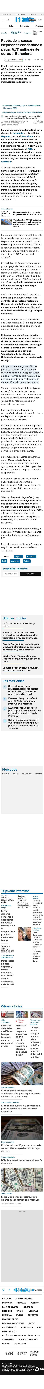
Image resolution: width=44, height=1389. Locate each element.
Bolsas (15, 774)
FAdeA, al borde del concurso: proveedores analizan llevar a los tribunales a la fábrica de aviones (19, 635)
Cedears (38, 774)
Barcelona (27, 136)
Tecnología (27, 1327)
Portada (6, 1299)
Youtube (26, 1290)
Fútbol (26, 561)
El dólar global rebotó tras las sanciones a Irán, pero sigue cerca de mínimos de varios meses (20, 1093)
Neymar (28, 33)
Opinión (20, 1311)
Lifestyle (33, 1311)
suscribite (32, 19)
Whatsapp (33, 1290)
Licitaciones (20, 1343)
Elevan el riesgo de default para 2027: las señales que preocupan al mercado (22, 701)
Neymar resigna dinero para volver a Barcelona (22, 112)
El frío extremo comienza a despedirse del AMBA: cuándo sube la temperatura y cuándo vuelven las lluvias (8, 925)
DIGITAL (9, 1353)
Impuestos (32, 14)
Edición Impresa (10, 1319)
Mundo (19, 1315)
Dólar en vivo (20, 14)
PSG (30, 149)
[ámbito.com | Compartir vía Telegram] (38, 59)
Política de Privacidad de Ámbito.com (21, 1335)
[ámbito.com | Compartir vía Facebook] (29, 59)
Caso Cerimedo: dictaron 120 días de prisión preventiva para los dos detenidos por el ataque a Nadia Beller (37, 947)
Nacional (7, 1315)
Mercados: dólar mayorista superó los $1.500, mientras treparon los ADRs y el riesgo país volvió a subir (21, 1040)
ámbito (4, 33)
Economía (24, 26)
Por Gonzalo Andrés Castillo (11, 1204)
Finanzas (39, 26)
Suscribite (31, 573)
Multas (5, 1343)
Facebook (9, 1290)
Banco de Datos (10, 1307)
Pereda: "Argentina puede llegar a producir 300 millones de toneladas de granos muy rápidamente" (21, 647)
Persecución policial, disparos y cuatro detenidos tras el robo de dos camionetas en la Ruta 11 (7, 972)
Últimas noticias (24, 1299)
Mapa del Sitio (9, 1331)
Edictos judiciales (28, 1339)
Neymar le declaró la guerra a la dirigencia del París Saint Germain (27, 213)
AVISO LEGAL (8, 1339)
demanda (18, 133)
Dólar (11, 26)
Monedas (5, 774)
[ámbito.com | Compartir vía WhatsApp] (26, 59)
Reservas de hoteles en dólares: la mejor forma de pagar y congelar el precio (7, 1035)
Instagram (15, 1290)
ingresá (40, 19)
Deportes (33, 1315)
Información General (16, 33)
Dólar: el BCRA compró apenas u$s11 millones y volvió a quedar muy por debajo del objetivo (36, 1042)
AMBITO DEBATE (34, 1353)
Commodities (27, 774)
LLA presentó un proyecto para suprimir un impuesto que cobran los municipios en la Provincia (24, 711)
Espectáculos (9, 1327)
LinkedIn (21, 1290)
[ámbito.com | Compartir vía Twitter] (32, 59)
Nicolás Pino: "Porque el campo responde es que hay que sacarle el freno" (21, 659)
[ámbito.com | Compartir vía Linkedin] (35, 59)
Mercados (28, 1307)
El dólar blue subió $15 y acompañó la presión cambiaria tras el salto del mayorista (20, 1108)
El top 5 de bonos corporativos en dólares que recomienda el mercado (20, 1198)
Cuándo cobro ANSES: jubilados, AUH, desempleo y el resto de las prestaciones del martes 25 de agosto (27, 223)
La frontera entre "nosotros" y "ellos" (18, 625)
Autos (32, 1323)
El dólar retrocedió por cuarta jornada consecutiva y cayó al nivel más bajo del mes (21, 1148)
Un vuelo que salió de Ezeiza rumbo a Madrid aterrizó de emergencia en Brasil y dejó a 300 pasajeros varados (38, 913)
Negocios (7, 1311)
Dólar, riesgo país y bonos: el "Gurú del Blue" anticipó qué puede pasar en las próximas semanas (23, 724)
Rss (39, 1327)
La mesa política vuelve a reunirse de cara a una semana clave (20, 669)
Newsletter (36, 1290)
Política (34, 1303)
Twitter (3, 1290)
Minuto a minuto (21, 1021)
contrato (6, 161)
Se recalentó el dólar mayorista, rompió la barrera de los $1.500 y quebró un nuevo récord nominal (23, 690)
